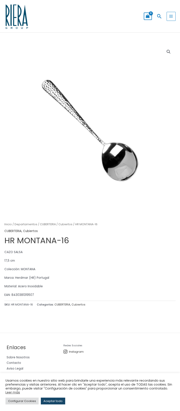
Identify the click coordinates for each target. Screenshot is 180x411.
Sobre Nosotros (18, 357)
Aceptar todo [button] (53, 401)
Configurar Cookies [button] (22, 401)
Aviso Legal (15, 368)
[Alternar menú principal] (171, 16)
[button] (159, 16)
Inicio (8, 224)
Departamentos (25, 224)
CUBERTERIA (48, 224)
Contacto (14, 363)
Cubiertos (65, 224)
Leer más (12, 392)
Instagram (76, 352)
